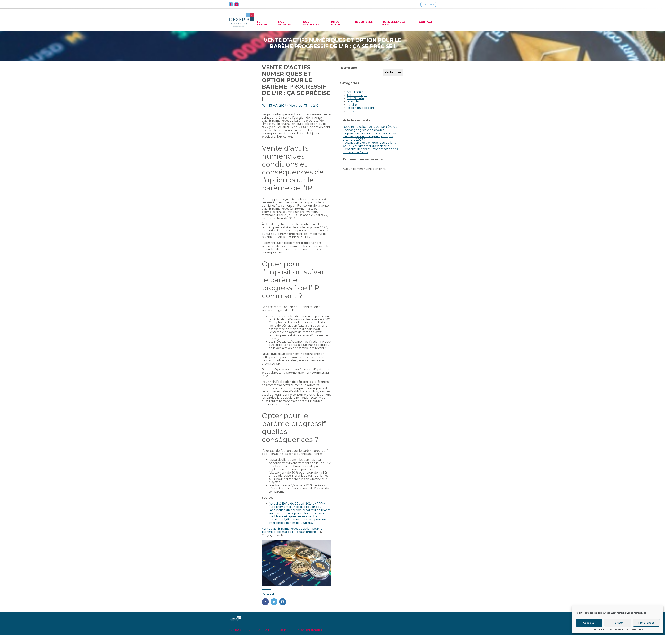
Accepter (589, 622)
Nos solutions (311, 23)
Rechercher (348, 67)
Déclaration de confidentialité (628, 629)
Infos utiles (336, 23)
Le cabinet (263, 23)
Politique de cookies (602, 629)
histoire (352, 104)
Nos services (284, 23)
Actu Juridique (357, 95)
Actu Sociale (355, 98)
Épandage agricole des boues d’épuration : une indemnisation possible (370, 131)
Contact (426, 21)
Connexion (428, 4)
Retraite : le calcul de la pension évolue (370, 126)
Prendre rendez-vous (393, 23)
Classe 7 (316, 630)
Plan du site (236, 630)
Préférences (646, 622)
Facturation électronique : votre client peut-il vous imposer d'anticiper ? (369, 144)
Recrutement (365, 21)
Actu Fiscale (355, 92)
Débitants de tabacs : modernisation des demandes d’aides (370, 150)
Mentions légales (259, 630)
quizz (350, 111)
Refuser (618, 622)
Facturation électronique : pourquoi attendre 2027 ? (368, 138)
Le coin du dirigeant (360, 108)
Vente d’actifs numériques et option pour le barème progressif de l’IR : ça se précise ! (292, 530)
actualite (353, 101)
